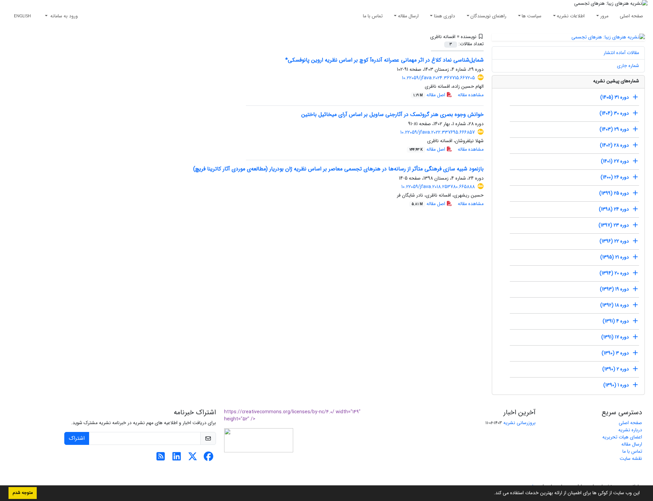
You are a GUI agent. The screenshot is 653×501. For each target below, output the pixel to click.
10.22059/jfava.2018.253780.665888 (438, 186)
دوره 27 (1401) (615, 161)
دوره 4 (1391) (616, 321)
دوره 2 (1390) (615, 369)
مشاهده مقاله (471, 95)
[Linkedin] (176, 458)
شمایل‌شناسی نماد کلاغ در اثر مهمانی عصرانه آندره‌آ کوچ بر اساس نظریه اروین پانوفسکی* (384, 60)
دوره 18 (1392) (614, 305)
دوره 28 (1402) (614, 145)
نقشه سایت (631, 458)
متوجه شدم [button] (23, 492)
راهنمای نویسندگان (488, 16)
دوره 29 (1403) (614, 129)
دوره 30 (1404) (614, 113)
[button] (491, 493)
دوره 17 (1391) (615, 337)
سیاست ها (531, 16)
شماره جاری (628, 65)
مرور (604, 16)
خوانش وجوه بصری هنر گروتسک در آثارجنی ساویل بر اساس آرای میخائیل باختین (392, 114)
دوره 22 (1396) (614, 241)
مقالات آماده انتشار (621, 52)
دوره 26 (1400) (615, 177)
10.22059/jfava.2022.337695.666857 (437, 132)
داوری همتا (444, 16)
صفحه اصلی (631, 16)
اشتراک (77, 438)
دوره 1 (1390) (616, 385)
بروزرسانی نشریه (519, 423)
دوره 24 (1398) (614, 209)
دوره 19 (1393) (614, 289)
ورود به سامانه (63, 16)
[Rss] (160, 458)
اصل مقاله (430, 95)
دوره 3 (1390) (615, 353)
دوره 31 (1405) (614, 97)
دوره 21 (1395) (614, 257)
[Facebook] (208, 458)
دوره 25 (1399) (614, 193)
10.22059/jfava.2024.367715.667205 (438, 78)
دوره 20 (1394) (614, 273)
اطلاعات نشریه (571, 16)
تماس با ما (373, 16)
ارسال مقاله (408, 16)
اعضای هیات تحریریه (622, 437)
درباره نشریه (630, 430)
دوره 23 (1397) (614, 225)
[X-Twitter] (192, 458)
